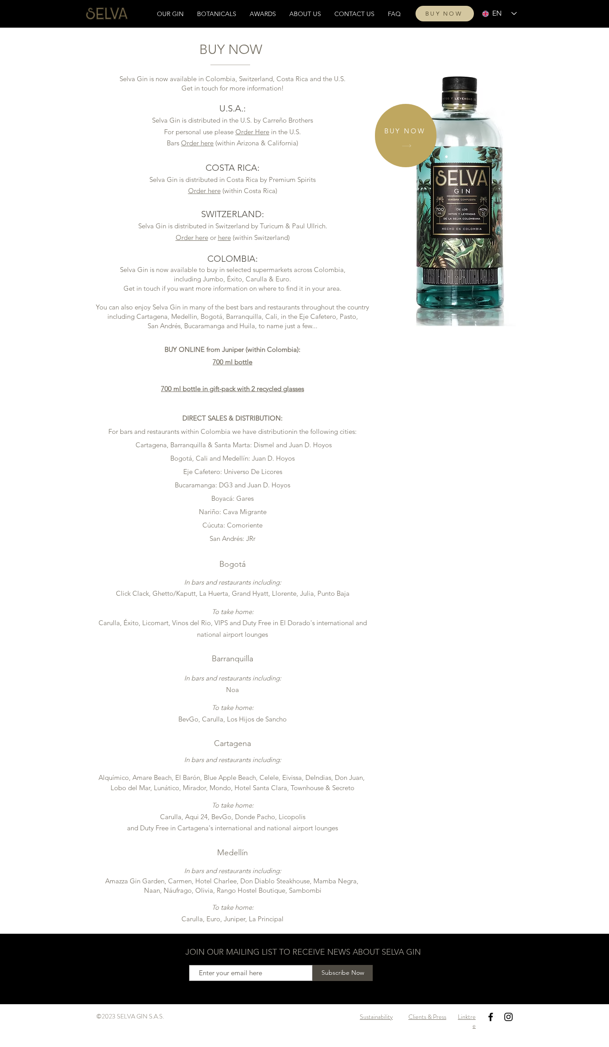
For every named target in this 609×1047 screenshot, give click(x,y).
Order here (197, 143)
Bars (174, 143)
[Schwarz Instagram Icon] (508, 1016)
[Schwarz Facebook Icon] (490, 1016)
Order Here (252, 132)
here (224, 237)
